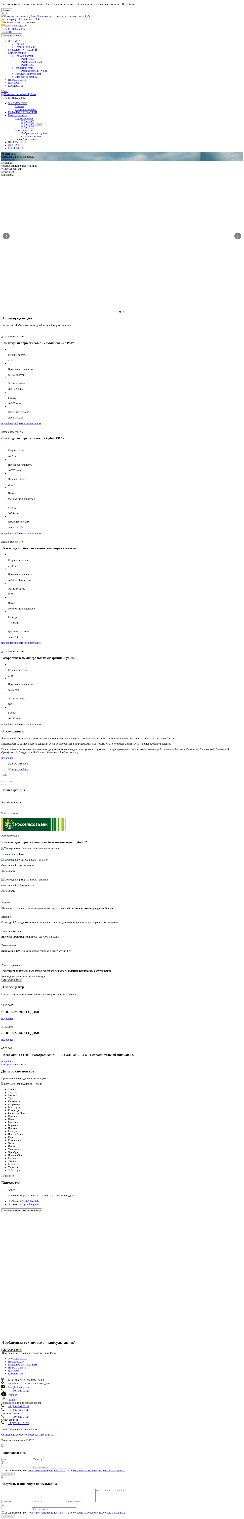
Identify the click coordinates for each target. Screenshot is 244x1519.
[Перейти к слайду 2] (124, 312)
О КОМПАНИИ (17, 40)
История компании (25, 46)
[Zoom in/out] (12, 781)
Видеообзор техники (26, 76)
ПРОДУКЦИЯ (16, 1361)
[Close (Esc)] (2, 781)
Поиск (8, 31)
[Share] (6, 781)
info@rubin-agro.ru (15, 25)
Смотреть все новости (13, 1064)
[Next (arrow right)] (6, 784)
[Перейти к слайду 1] (120, 312)
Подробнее (7, 159)
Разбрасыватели (24, 67)
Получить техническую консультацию (22, 1210)
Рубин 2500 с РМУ (31, 61)
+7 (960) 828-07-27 (18, 1416)
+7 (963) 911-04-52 (18, 1423)
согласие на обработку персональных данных (99, 1470)
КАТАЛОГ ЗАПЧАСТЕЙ (22, 49)
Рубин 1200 (27, 64)
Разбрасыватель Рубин (34, 70)
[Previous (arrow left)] (2, 784)
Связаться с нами (12, 35)
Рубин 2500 (27, 58)
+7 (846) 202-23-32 (15, 28)
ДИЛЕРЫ (13, 82)
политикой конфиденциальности (46, 1470)
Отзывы (19, 43)
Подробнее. (128, 4)
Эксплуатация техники (28, 73)
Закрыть (7, 10)
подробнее (7, 423)
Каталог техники (17, 52)
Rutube (13, 1399)
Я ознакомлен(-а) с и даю (65, 1470)
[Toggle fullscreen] (9, 781)
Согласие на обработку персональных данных (27, 1434)
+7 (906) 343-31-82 (18, 1410)
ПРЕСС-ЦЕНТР (17, 79)
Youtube (12, 1394)
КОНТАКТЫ (15, 85)
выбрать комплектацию (27, 423)
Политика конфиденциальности (19, 1429)
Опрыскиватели (24, 55)
